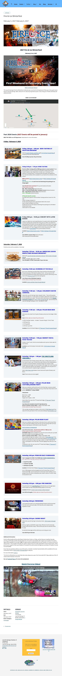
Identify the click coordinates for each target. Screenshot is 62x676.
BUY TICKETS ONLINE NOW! (47, 458)
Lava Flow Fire (35, 486)
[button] (11, 4)
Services (50, 4)
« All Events (7, 12)
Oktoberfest (8, 626)
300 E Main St (29, 370)
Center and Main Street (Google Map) (35, 282)
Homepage (6, 620)
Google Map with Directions (8, 645)
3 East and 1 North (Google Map (47, 328)
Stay (34, 4)
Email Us (4, 647)
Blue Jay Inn (30, 276)
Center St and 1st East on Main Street (39, 489)
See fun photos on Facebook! (28, 427)
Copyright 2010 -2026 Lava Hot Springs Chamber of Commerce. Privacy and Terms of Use (31, 670)
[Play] (32, 71)
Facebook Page (11, 559)
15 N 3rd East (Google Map (47, 153)
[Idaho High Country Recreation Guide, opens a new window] (31, 662)
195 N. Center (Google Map (41, 299)
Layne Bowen (33, 228)
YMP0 (31, 648)
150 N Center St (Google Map (20, 550)
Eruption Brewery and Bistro (32, 153)
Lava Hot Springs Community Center (35, 256)
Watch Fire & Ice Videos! (31, 564)
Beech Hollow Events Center (35, 178)
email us (15, 552)
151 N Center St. (51, 410)
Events (21, 4)
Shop (44, 4)
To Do (28, 4)
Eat (40, 4)
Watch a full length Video (30, 87)
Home (15, 4)
